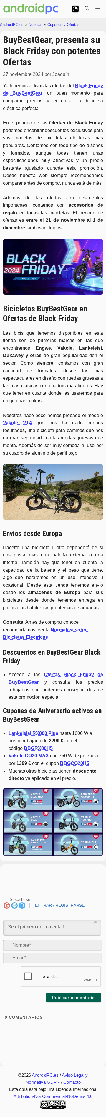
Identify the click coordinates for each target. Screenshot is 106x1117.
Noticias (35, 24)
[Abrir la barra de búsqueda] (87, 9)
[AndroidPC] (31, 9)
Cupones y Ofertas (63, 24)
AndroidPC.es (12, 24)
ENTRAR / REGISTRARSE (59, 905)
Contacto (72, 1082)
